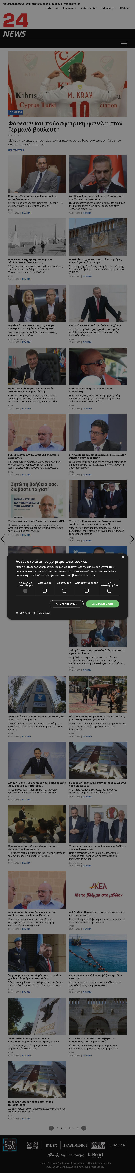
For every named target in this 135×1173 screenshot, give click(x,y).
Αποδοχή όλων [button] (102, 603)
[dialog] (67, 586)
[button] (33, 613)
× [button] (123, 557)
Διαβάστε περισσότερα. (81, 575)
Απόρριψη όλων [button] (66, 603)
